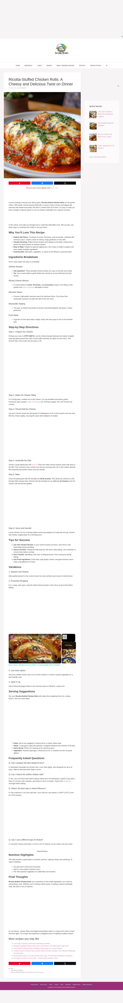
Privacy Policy (95, 65)
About (61, 984)
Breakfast (28, 65)
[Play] (69, 653)
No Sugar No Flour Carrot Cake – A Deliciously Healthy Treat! (36, 958)
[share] (57, 636)
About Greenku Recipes (65, 65)
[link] (12, 637)
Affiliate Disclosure (87, 984)
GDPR (50, 984)
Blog (12, 968)
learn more (54, 188)
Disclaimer (68, 984)
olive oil (34, 465)
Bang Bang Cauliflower (17, 970)
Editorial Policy (77, 984)
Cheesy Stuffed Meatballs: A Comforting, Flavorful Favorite (27, 972)
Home (18, 65)
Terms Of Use (43, 984)
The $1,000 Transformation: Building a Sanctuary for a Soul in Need (38, 948)
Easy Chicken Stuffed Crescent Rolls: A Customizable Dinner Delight (35, 637)
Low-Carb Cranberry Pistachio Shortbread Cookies (32, 943)
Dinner (49, 65)
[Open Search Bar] (107, 65)
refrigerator (67, 781)
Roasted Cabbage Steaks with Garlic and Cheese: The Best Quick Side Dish (41, 946)
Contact (82, 65)
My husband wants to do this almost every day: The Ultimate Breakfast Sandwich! (43, 956)
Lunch (39, 65)
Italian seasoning (28, 287)
